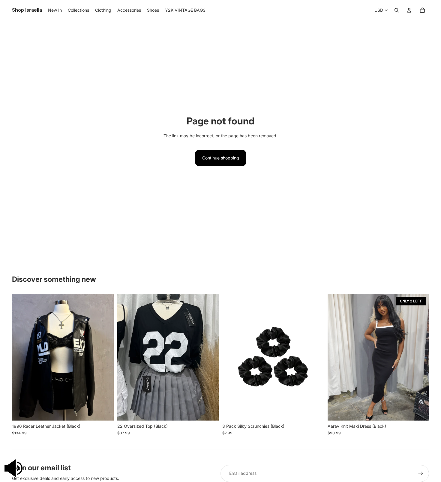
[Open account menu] (409, 10)
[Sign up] (420, 473)
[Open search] (396, 10)
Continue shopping (220, 157)
